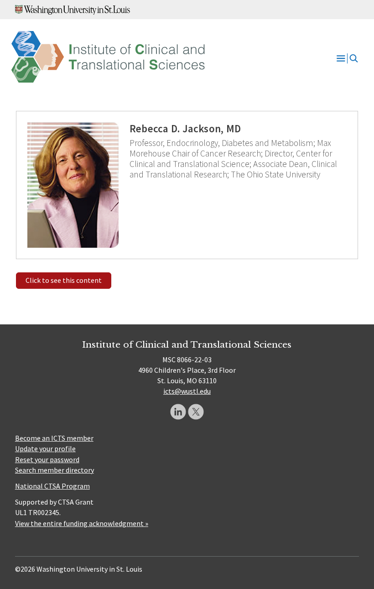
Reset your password (47, 459)
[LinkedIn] (178, 412)
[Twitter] (196, 412)
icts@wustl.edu (187, 391)
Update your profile (45, 448)
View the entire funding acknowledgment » (81, 523)
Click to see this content (64, 280)
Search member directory (54, 469)
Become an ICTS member (54, 438)
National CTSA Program (52, 485)
